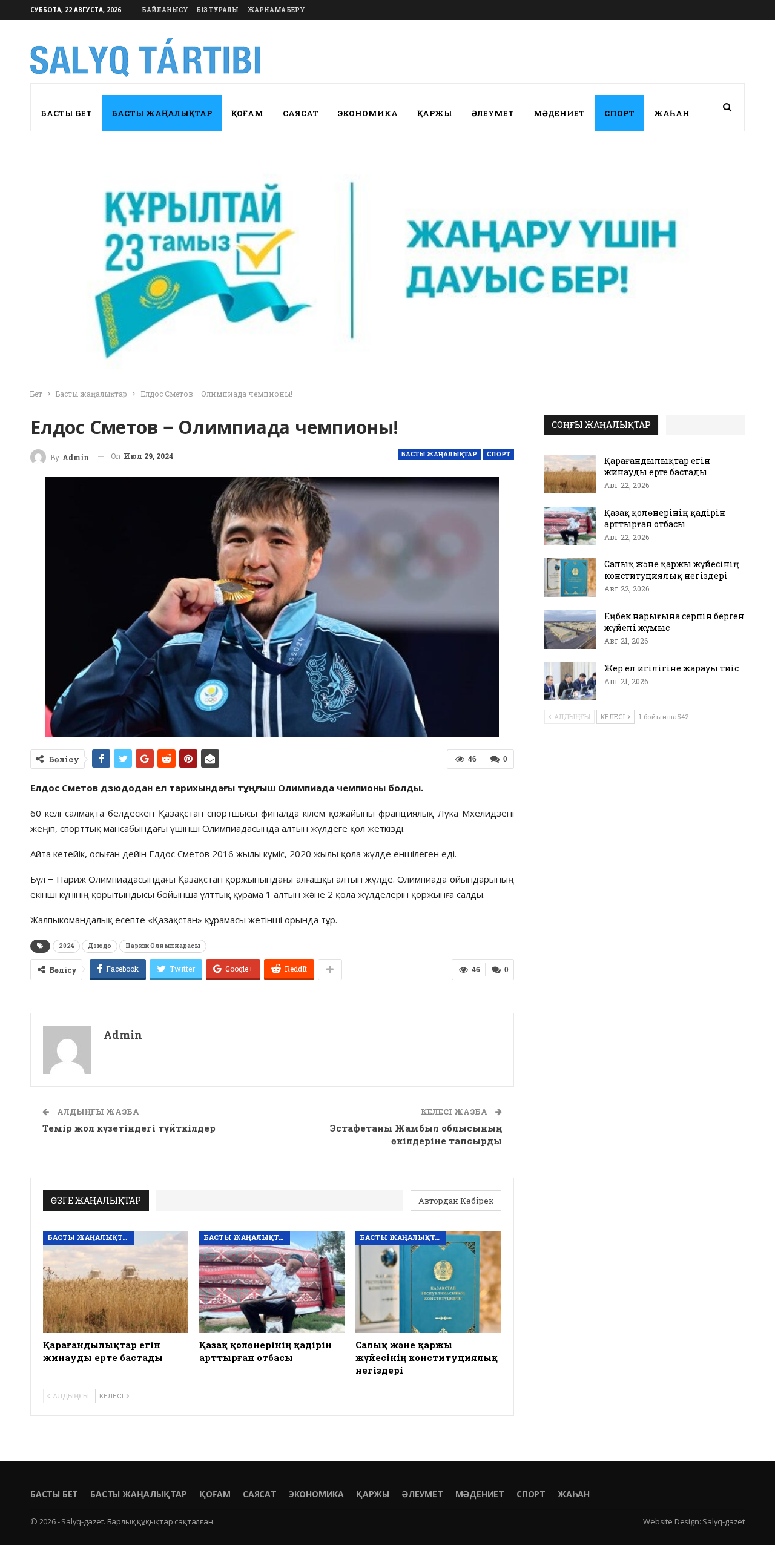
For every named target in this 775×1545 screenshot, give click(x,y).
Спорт (619, 113)
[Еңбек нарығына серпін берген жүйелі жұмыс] (570, 629)
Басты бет (66, 113)
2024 (66, 946)
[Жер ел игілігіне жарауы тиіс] (570, 681)
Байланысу (165, 10)
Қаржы (434, 113)
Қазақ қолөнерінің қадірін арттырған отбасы (664, 518)
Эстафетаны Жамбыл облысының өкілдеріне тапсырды (416, 1134)
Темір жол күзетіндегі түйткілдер (129, 1128)
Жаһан (672, 113)
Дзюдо (99, 946)
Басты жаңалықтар (161, 113)
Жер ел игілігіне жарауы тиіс (671, 668)
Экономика (368, 113)
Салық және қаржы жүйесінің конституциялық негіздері (671, 569)
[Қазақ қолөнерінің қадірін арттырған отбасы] (272, 1282)
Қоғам (247, 113)
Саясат (300, 113)
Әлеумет (493, 113)
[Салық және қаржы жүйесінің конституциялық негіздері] (428, 1282)
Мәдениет (559, 113)
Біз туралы (218, 10)
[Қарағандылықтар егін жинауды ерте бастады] (115, 1282)
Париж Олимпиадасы (162, 946)
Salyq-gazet (723, 1521)
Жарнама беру (276, 10)
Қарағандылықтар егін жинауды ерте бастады (657, 466)
